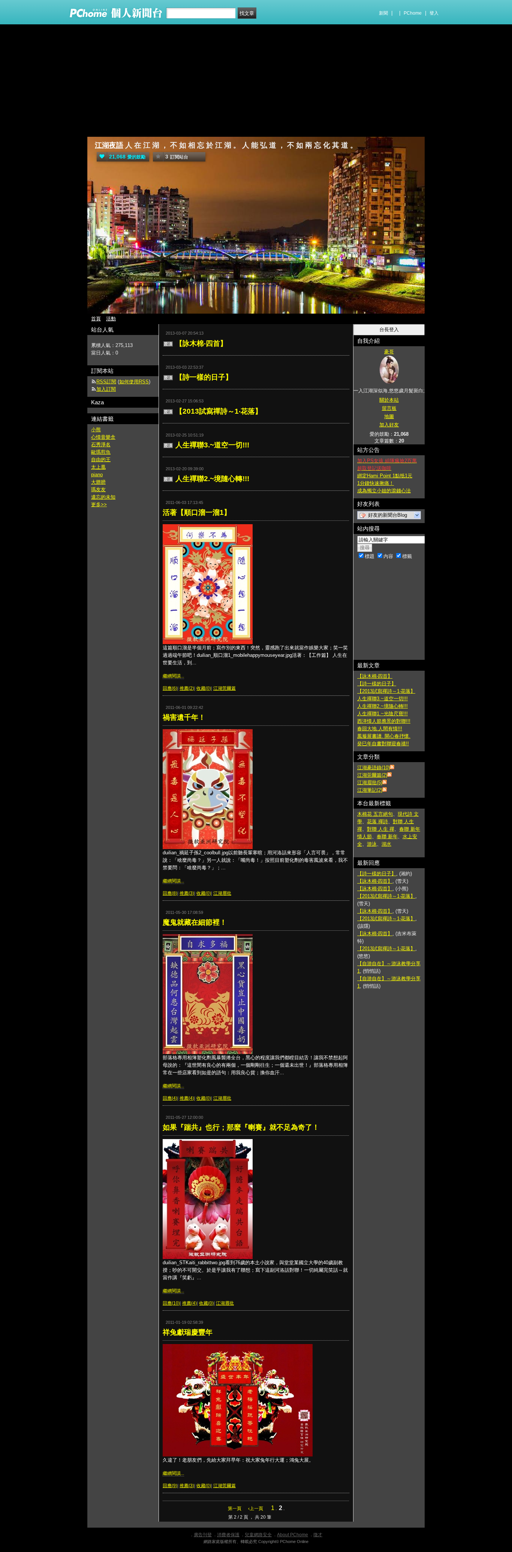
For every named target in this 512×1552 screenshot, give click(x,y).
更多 (99, 504)
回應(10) (171, 1303)
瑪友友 (98, 489)
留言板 (389, 408)
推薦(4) (187, 1098)
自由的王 (101, 459)
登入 (434, 13)
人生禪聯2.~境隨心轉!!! (212, 479)
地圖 (389, 416)
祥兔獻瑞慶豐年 (188, 1332)
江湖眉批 (222, 893)
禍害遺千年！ (184, 717)
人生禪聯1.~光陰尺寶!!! (382, 713)
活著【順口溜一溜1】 (197, 512)
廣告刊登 (203, 1534)
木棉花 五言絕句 (375, 814)
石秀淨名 (101, 444)
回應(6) (170, 688)
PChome (413, 13)
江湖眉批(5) (369, 782)
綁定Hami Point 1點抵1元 (384, 475)
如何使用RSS (134, 381)
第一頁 (234, 1508)
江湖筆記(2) (369, 790)
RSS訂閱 (106, 381)
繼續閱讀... (173, 676)
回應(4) (170, 1098)
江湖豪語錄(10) (373, 767)
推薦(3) (187, 893)
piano (97, 474)
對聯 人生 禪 (380, 829)
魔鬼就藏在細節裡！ (195, 922)
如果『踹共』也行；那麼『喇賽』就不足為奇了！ (241, 1127)
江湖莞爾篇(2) (372, 775)
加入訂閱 (106, 389)
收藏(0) (203, 688)
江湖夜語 (109, 145)
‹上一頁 (255, 1508)
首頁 (96, 318)
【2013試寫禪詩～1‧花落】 (218, 411)
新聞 (383, 13)
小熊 (96, 429)
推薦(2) (187, 688)
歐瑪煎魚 (101, 452)
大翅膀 (98, 482)
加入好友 (389, 425)
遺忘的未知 (103, 497)
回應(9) (170, 1485)
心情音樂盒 (103, 437)
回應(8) (170, 893)
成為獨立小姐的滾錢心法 (384, 490)
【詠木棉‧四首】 (201, 343)
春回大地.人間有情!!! (379, 728)
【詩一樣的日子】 (203, 377)
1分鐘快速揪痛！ (375, 483)
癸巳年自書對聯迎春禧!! (383, 743)
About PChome (292, 1534)
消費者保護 (228, 1534)
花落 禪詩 (377, 821)
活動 (111, 318)
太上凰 (98, 467)
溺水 (386, 844)
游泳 (372, 844)
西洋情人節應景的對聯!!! (383, 721)
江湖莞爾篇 (224, 688)
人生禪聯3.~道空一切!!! (212, 445)
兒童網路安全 (258, 1534)
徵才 (317, 1534)
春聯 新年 (387, 836)
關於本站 (389, 400)
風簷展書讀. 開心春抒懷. (383, 736)
